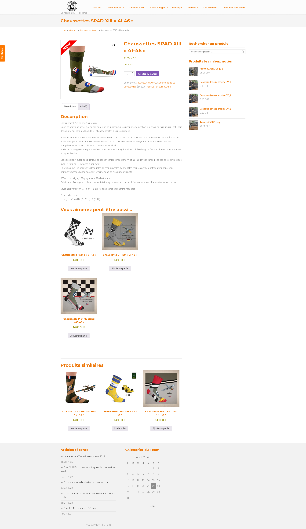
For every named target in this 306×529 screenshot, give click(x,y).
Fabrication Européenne (159, 86)
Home (63, 30)
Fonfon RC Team (82, 8)
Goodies (72, 30)
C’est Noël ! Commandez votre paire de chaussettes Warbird (88, 469)
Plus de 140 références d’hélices (80, 508)
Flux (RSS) (106, 525)
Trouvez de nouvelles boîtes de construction (86, 482)
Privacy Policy (92, 525)
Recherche (243, 51)
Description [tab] (70, 106)
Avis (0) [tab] (83, 106)
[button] (114, 45)
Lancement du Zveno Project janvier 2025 (84, 456)
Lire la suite (119, 428)
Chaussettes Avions (89, 30)
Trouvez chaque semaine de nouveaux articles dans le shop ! (88, 495)
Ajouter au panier (147, 74)
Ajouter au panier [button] (78, 268)
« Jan (152, 506)
